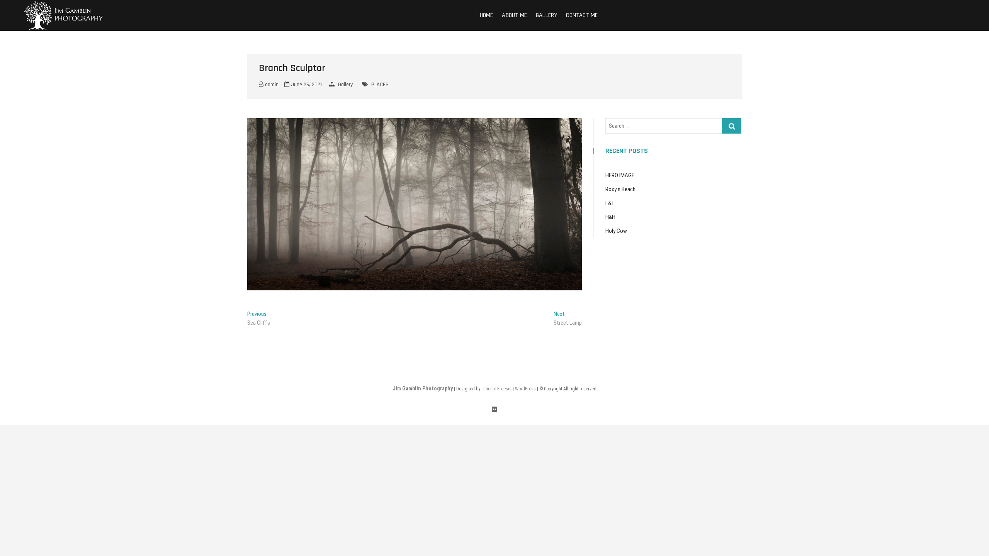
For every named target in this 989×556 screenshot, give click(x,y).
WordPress (525, 389)
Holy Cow (616, 230)
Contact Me (582, 15)
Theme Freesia (497, 389)
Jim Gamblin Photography (423, 388)
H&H (610, 217)
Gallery (546, 15)
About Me (514, 15)
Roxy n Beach (620, 189)
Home (486, 15)
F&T (610, 203)
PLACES (380, 84)
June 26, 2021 (305, 84)
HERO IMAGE (619, 175)
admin (271, 84)
